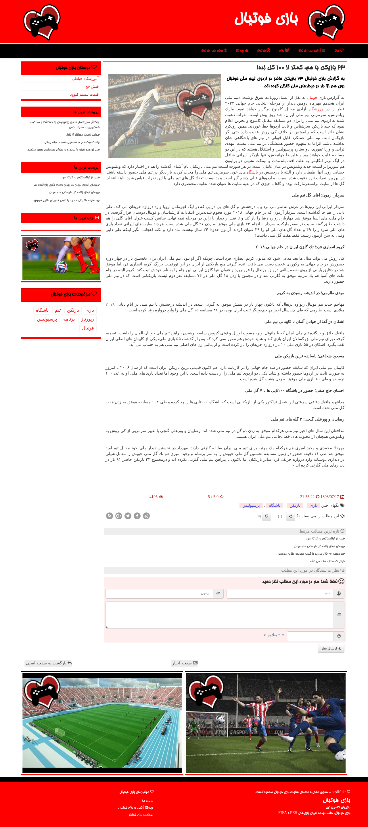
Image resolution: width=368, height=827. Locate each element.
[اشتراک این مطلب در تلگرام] (146, 516)
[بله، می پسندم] (290, 516)
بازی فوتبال (266, 19)
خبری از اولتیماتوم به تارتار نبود (325, 539)
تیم (58, 310)
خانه (337, 51)
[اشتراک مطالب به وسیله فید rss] (110, 516)
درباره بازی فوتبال (212, 51)
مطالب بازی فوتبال (140, 815)
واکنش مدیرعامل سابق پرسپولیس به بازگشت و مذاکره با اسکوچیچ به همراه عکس (63, 125)
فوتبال (262, 51)
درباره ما (147, 801)
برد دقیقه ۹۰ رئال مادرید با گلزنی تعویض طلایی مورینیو (311, 554)
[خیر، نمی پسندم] (266, 516)
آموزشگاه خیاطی (85, 78)
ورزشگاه (315, 109)
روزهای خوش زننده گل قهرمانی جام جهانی (319, 546)
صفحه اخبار (182, 663)
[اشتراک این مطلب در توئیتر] (128, 516)
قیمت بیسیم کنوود (84, 94)
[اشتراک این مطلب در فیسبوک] (137, 516)
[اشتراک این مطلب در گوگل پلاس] (119, 516)
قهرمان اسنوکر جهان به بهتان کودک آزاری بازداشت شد (66, 185)
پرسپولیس (251, 505)
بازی (282, 51)
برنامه (69, 319)
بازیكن (295, 505)
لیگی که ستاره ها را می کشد (327, 561)
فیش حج (92, 86)
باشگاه (252, 172)
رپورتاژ (240, 51)
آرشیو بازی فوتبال (310, 51)
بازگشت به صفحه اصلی (47, 663)
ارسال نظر (329, 648)
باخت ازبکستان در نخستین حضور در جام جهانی (71, 142)
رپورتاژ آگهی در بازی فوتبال (135, 808)
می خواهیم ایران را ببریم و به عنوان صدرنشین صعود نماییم (63, 150)
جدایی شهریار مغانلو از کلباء (82, 135)
